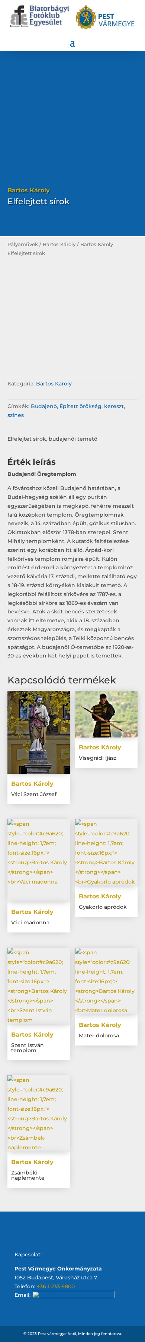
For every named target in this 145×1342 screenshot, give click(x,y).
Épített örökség (80, 406)
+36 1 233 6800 (56, 1286)
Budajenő (44, 406)
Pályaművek (22, 244)
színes (15, 415)
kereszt (114, 406)
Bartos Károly (59, 244)
